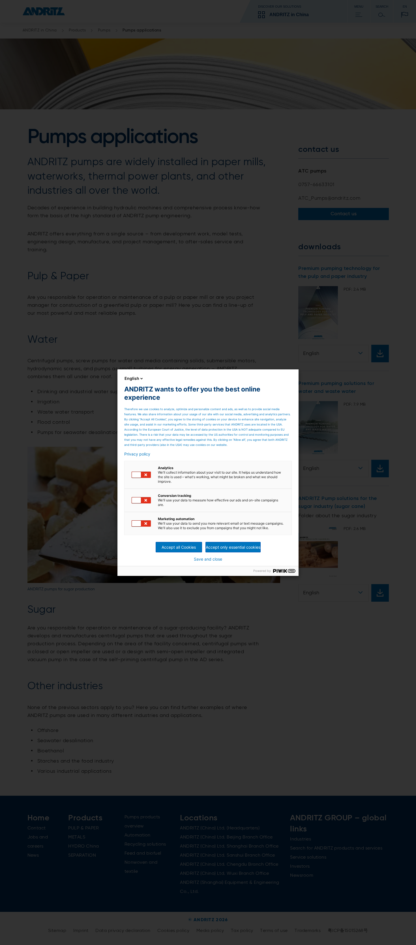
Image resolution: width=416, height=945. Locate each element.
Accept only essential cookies (233, 547)
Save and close (208, 559)
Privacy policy (137, 454)
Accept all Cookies (179, 547)
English (132, 378)
